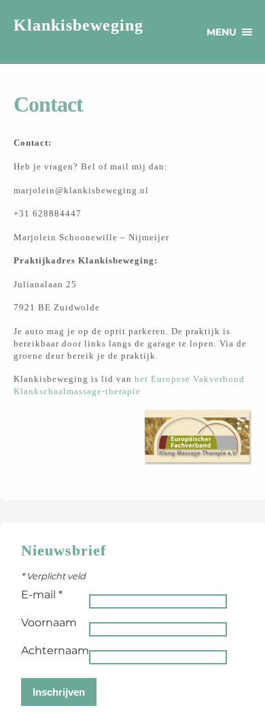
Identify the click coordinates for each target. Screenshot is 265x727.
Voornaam (49, 622)
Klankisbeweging (78, 25)
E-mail (42, 594)
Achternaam (55, 650)
